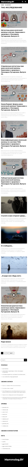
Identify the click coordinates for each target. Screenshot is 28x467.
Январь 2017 (5, 421)
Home (2, 4)
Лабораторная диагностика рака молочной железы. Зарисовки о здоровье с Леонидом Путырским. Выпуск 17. (13, 182)
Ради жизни (6, 342)
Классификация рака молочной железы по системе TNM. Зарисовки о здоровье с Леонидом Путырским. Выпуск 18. (14, 144)
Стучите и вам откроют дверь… (13, 216)
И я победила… (7, 246)
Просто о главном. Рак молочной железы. (11, 385)
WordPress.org (6, 448)
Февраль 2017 (5, 419)
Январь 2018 (5, 409)
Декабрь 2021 (5, 407)
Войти (3, 441)
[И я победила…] (14, 235)
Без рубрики (5, 368)
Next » (11, 353)
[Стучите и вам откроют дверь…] (14, 205)
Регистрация (5, 439)
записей (5, 444)
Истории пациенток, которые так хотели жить (13, 374)
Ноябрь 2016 (5, 425)
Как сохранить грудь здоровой (10, 376)
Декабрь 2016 (5, 423)
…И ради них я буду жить (11, 276)
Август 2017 (5, 412)
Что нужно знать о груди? (7, 388)
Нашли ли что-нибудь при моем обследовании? (12, 394)
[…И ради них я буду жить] (14, 265)
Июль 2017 (4, 414)
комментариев (6, 446)
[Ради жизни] (14, 330)
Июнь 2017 (4, 416)
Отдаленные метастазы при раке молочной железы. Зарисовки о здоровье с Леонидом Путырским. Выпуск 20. (13, 70)
